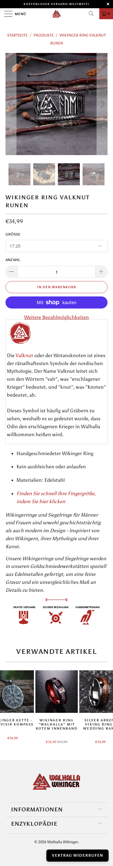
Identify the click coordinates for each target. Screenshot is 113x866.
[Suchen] (93, 13)
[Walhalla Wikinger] (56, 13)
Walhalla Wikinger (62, 842)
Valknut (24, 355)
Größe (12, 234)
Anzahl (12, 260)
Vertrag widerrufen (77, 855)
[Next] (102, 104)
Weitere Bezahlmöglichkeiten (56, 317)
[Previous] (10, 104)
